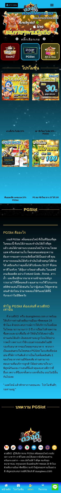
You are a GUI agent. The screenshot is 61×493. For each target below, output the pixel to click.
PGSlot (30, 56)
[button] (51, 5)
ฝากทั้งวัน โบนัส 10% (15, 131)
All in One (50, 57)
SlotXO (10, 56)
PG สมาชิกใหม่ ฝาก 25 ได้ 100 (46, 197)
